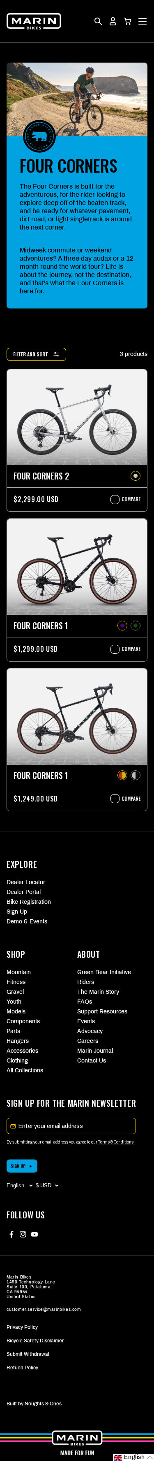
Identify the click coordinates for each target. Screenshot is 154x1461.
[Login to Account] (113, 21)
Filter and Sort (30, 354)
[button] (128, 21)
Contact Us (91, 1061)
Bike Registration (29, 902)
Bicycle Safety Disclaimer (35, 1341)
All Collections (25, 1070)
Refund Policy (22, 1368)
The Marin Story (98, 992)
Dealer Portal (24, 892)
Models (16, 1012)
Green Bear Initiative (104, 972)
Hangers (18, 1041)
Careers (87, 1041)
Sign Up (17, 912)
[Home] (34, 21)
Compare (126, 499)
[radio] (135, 476)
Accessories (22, 1051)
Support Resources (102, 1012)
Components (23, 1021)
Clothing (17, 1061)
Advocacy (90, 1031)
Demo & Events (27, 921)
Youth (14, 1002)
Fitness (16, 982)
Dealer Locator (26, 882)
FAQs (84, 1002)
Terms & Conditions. (116, 1142)
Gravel (15, 992)
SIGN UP (18, 1166)
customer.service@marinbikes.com (44, 1309)
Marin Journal (95, 1051)
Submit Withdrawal (28, 1354)
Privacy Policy (22, 1327)
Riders (85, 982)
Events (86, 1021)
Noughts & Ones (43, 1404)
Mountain (19, 972)
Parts (13, 1031)
